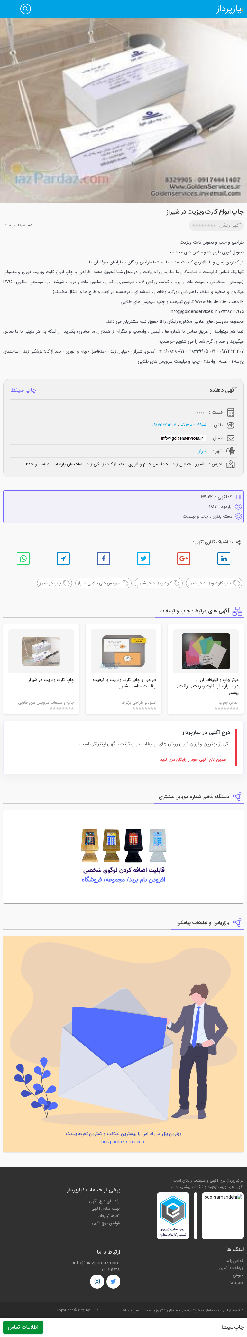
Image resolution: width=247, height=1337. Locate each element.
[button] (25, 9)
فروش (238, 1275)
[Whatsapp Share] (23, 558)
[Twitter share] (143, 558)
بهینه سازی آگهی (105, 1209)
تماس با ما (234, 1261)
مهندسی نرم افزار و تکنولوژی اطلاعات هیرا (162, 1310)
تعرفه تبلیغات (108, 1216)
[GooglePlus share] (183, 558)
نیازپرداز (230, 9)
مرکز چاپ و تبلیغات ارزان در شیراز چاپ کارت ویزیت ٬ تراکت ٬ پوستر (208, 686)
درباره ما (236, 1282)
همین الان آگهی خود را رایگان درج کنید (193, 760)
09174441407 (164, 425)
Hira (95, 1310)
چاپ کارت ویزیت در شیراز (51, 679)
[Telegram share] (63, 558)
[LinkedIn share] (223, 558)
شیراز (203, 451)
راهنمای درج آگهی (104, 1201)
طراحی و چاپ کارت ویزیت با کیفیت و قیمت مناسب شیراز (124, 683)
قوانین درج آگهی (106, 1223)
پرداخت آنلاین (231, 1268)
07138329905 (193, 425)
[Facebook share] (103, 558)
